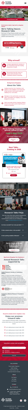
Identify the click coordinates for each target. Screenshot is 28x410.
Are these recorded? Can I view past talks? (11, 224)
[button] (25, 3)
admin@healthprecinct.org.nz (15, 220)
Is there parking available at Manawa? (10, 235)
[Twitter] (25, 400)
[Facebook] (21, 400)
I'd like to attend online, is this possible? (10, 230)
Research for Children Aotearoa (12, 352)
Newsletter (7, 350)
